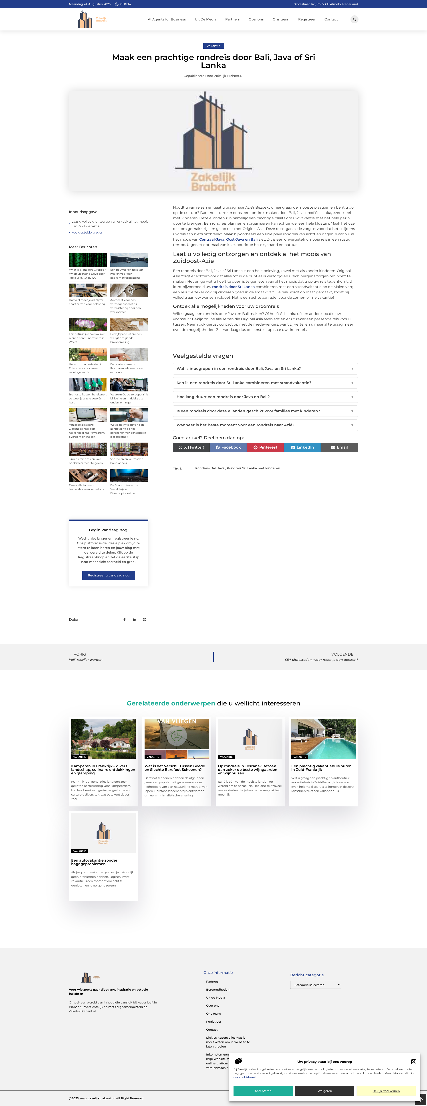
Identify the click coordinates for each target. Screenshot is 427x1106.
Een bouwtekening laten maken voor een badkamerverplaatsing (126, 273)
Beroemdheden (218, 989)
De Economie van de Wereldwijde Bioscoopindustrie (124, 489)
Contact (331, 19)
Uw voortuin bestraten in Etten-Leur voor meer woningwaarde (86, 368)
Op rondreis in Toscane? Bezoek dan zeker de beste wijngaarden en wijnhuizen (247, 769)
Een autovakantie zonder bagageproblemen (94, 862)
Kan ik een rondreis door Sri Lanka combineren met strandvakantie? (265, 383)
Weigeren (325, 1091)
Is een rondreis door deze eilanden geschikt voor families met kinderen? (265, 411)
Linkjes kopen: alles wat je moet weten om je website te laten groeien (228, 1042)
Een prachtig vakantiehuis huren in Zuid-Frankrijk (321, 768)
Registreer (307, 19)
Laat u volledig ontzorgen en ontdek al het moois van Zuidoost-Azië (110, 224)
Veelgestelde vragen (87, 232)
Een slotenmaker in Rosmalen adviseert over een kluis (126, 368)
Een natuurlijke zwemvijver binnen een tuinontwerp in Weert (87, 338)
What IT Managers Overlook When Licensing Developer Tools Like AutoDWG (87, 273)
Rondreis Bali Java (209, 468)
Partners (232, 19)
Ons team (281, 19)
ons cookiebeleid (245, 1077)
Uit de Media (215, 997)
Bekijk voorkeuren (386, 1091)
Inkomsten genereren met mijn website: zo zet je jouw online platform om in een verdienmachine (227, 1061)
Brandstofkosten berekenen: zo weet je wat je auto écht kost (88, 398)
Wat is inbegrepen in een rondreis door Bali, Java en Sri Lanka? (265, 368)
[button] (413, 1062)
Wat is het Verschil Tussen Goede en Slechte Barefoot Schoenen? (175, 768)
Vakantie (214, 46)
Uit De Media (205, 19)
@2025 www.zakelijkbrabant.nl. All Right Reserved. (106, 1098)
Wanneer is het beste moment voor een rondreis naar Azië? (265, 425)
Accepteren (263, 1091)
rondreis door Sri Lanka (233, 287)
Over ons (256, 19)
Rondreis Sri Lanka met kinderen (253, 468)
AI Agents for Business (167, 19)
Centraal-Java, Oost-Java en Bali (228, 239)
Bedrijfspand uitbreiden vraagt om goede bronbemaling (126, 338)
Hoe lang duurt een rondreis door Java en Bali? (265, 397)
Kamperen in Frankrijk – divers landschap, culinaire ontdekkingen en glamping (103, 769)
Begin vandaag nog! (109, 530)
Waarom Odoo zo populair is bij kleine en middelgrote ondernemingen (129, 398)
